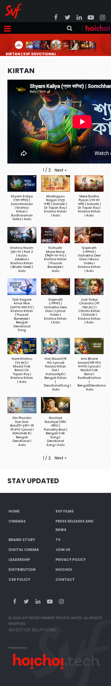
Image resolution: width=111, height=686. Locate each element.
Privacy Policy (71, 559)
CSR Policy (19, 579)
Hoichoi (64, 569)
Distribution (22, 569)
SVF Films (65, 511)
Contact (65, 579)
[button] (60, 170)
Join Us (63, 549)
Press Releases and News (75, 525)
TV (58, 539)
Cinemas (17, 521)
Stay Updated (33, 480)
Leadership (19, 559)
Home (14, 511)
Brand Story (22, 539)
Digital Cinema (24, 549)
